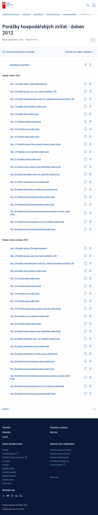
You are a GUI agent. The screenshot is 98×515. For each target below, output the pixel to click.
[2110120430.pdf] (90, 353)
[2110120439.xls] (85, 229)
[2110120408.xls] (85, 270)
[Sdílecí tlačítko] (93, 40)
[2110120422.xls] (85, 323)
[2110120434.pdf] (90, 368)
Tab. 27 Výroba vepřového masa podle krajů (29, 182)
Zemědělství (38, 14)
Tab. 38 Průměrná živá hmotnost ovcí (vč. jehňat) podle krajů (37, 386)
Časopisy (5, 465)
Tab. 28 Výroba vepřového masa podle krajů (29, 346)
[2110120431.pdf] (90, 196)
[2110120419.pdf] (90, 151)
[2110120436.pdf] (90, 377)
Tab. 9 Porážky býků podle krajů (24, 114)
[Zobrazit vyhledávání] (87, 5)
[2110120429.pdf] (90, 189)
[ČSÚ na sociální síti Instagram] (12, 496)
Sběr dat (53, 432)
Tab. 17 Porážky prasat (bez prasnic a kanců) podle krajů (35, 144)
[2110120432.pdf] (90, 361)
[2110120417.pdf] (90, 144)
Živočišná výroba (53, 14)
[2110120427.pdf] (90, 181)
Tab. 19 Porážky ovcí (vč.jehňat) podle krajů (29, 152)
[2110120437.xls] (85, 221)
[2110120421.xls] (85, 159)
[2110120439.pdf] (90, 229)
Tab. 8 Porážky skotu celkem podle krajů (28, 271)
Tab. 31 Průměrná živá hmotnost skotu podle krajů (32, 197)
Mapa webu (54, 477)
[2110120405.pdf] (90, 98)
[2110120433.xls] (85, 204)
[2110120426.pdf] (90, 338)
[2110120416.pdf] (90, 300)
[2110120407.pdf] (90, 106)
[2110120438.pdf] (90, 385)
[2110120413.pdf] (90, 128)
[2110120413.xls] (85, 128)
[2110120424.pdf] (90, 331)
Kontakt (5, 450)
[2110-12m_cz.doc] (85, 64)
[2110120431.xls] (85, 196)
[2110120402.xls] (85, 248)
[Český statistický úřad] (7, 5)
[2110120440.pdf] (90, 393)
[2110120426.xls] (85, 338)
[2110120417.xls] (85, 144)
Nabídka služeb (8, 468)
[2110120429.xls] (85, 189)
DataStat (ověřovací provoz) (13, 457)
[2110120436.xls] (85, 377)
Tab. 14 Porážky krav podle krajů (24, 293)
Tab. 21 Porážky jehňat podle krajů (25, 159)
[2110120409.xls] (85, 113)
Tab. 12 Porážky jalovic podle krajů (25, 286)
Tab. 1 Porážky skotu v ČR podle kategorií (28, 84)
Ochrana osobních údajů (59, 457)
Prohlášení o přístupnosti (59, 461)
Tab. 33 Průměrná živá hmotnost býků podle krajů (32, 204)
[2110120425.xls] (85, 174)
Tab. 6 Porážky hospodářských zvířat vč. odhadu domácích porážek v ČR (42, 263)
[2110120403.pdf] (90, 91)
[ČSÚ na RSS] (21, 496)
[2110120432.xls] (85, 361)
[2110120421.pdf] (90, 159)
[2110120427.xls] (85, 181)
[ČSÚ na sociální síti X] (3, 496)
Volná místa (6, 483)
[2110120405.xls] (85, 98)
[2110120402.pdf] (90, 248)
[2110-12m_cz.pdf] (90, 64)
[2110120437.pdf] (90, 221)
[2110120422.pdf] (90, 323)
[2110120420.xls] (85, 315)
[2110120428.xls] (85, 346)
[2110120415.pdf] (90, 136)
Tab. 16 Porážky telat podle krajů (24, 301)
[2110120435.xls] (85, 212)
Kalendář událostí (9, 476)
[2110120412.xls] (85, 285)
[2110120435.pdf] (90, 212)
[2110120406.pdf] (90, 263)
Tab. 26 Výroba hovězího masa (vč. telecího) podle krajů (35, 339)
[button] (25, 443)
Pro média (6, 461)
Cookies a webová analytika (60, 450)
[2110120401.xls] (85, 83)
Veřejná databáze (9, 453)
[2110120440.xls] (85, 393)
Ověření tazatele (56, 465)
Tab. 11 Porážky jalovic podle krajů (25, 121)
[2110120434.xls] (85, 368)
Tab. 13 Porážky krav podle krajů (24, 129)
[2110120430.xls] (85, 353)
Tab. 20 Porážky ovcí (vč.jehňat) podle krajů (29, 316)
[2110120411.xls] (85, 121)
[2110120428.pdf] (90, 346)
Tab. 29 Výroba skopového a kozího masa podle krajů (33, 189)
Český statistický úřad (10, 14)
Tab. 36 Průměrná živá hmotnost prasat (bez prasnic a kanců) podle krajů (40, 377)
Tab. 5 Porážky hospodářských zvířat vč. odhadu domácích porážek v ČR (42, 99)
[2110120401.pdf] (90, 83)
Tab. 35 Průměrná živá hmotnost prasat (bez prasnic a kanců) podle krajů (40, 212)
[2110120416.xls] (85, 300)
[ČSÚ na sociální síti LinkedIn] (16, 496)
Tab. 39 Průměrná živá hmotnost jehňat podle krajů (32, 229)
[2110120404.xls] (85, 255)
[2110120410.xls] (85, 278)
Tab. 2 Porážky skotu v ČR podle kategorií (28, 248)
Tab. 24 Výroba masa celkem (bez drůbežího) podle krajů (35, 331)
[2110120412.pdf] (90, 285)
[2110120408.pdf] (90, 270)
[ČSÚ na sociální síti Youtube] (8, 496)
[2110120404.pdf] (90, 255)
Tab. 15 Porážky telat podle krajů (24, 137)
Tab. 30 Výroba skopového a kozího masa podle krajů (33, 354)
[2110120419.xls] (85, 151)
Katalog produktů (69, 14)
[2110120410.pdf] (90, 278)
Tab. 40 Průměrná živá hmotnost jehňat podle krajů (32, 394)
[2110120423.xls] (85, 166)
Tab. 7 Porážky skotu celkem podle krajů (28, 106)
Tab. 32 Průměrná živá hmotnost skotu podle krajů (32, 361)
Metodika (6, 432)
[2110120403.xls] (85, 91)
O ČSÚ (5, 437)
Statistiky (26, 14)
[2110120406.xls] (85, 263)
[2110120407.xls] (85, 106)
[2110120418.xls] (85, 308)
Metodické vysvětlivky (20, 65)
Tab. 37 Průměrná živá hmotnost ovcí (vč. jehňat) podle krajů (37, 222)
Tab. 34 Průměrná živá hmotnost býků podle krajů (32, 369)
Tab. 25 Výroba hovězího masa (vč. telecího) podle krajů (35, 174)
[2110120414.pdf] (90, 293)
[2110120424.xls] (85, 331)
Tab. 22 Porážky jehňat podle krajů (25, 324)
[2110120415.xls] (85, 136)
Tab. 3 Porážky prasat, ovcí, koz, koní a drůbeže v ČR (33, 91)
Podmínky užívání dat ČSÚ (60, 453)
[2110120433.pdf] (90, 204)
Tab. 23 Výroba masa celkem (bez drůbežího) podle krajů (35, 167)
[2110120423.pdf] (90, 166)
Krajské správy (8, 479)
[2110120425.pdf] (90, 174)
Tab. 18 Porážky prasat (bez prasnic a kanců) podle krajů (35, 309)
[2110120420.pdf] (90, 315)
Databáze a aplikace (59, 427)
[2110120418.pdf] (90, 308)
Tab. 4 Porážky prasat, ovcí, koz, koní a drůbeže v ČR (33, 256)
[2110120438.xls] (85, 385)
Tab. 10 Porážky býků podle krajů (25, 278)
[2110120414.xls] (85, 293)
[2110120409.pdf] (90, 113)
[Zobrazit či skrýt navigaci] (93, 14)
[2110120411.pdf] (90, 121)
